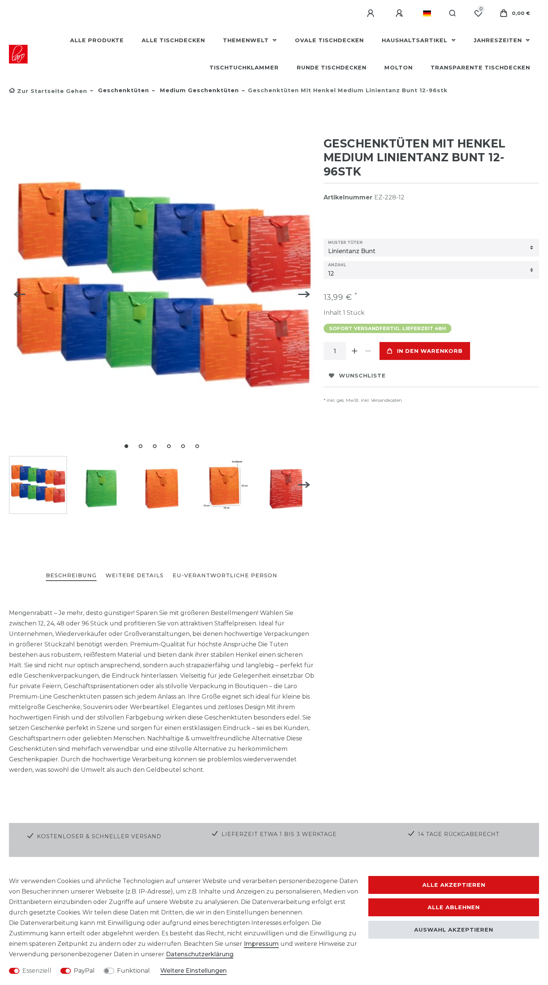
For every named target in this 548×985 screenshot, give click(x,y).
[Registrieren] (400, 13)
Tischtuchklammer (244, 67)
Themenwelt (247, 40)
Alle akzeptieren (453, 885)
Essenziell (36, 970)
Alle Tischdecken (173, 40)
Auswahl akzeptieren (453, 929)
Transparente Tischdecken (480, 67)
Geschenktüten (122, 90)
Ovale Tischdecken (329, 40)
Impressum (261, 943)
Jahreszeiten (499, 40)
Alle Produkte (97, 40)
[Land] (427, 13)
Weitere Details (134, 575)
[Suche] (453, 13)
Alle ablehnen (454, 907)
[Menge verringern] (368, 351)
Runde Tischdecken (331, 67)
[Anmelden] (371, 13)
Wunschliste (362, 375)
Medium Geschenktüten (198, 90)
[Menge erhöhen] (355, 351)
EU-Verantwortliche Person (225, 575)
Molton (398, 67)
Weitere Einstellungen (193, 970)
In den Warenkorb (430, 351)
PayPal (84, 970)
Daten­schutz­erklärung (199, 954)
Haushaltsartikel (415, 40)
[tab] (71, 576)
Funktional (133, 970)
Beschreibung (71, 575)
